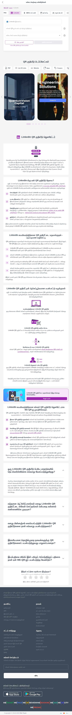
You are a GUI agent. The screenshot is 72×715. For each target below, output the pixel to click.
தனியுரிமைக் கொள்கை (11, 637)
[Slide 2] (33, 124)
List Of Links (22, 68)
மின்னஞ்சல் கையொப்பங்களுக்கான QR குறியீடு (40, 212)
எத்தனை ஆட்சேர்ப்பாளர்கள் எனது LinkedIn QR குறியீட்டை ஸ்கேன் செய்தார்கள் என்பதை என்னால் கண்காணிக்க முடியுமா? (32, 506)
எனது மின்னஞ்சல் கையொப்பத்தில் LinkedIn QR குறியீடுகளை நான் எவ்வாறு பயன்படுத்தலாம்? (32, 524)
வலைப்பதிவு (39, 640)
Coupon (59, 68)
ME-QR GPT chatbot (10, 617)
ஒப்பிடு (38, 617)
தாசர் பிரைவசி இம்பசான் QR (13, 643)
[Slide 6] (45, 124)
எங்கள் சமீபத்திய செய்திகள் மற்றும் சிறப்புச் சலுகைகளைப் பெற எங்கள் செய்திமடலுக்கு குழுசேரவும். (34, 660)
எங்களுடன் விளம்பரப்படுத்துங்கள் (14, 620)
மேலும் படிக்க (46, 398)
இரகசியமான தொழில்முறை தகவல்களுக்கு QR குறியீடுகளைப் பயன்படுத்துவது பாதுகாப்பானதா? (31, 541)
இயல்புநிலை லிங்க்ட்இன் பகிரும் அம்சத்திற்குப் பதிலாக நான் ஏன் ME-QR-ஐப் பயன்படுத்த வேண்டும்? (34, 558)
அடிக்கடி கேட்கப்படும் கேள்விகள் (46, 635)
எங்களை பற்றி (40, 608)
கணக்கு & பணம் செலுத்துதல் (13, 635)
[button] (1, 97)
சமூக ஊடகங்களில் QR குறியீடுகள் (54, 186)
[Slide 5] (42, 124)
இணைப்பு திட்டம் (9, 614)
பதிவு (36, 675)
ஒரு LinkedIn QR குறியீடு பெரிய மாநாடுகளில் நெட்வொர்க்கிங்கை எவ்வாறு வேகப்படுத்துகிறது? (31, 470)
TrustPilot (39, 623)
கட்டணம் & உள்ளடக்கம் (43, 611)
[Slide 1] (28, 124)
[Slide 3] (36, 124)
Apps (48, 68)
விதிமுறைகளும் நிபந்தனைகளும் (14, 640)
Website (36, 68)
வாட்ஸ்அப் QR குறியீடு (34, 433)
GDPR (6, 649)
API (5, 611)
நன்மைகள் (7, 608)
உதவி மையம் (40, 649)
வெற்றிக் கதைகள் (41, 646)
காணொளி (39, 643)
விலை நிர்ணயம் (41, 614)
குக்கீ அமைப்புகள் (9, 646)
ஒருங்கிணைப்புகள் (42, 620)
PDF (9, 68)
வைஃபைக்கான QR (16, 433)
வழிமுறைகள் (40, 637)
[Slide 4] (39, 124)
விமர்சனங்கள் (40, 626)
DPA (5, 652)
